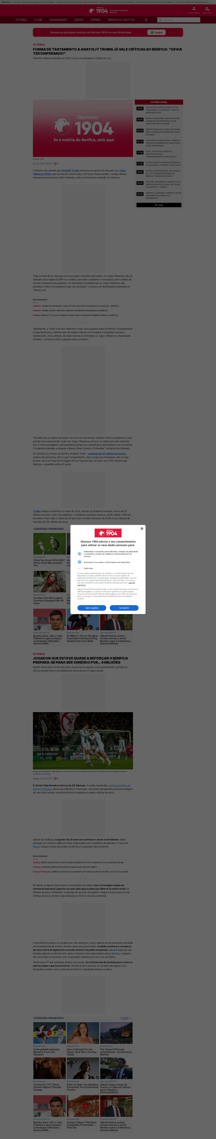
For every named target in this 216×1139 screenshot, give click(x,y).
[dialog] (108, 569)
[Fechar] (142, 529)
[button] (108, 568)
